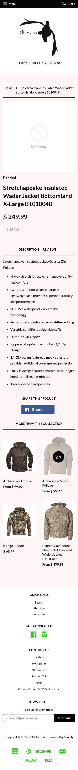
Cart (71, 3)
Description (29, 249)
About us (39, 608)
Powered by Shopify (60, 737)
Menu (12, 3)
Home (8, 88)
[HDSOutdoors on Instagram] (44, 636)
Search (39, 602)
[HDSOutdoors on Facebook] (33, 636)
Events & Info (39, 614)
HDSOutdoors (38, 737)
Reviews (49, 249)
